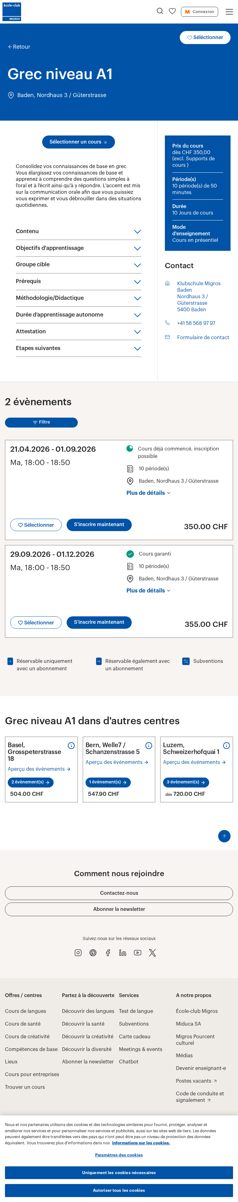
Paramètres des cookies (119, 1155)
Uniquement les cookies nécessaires (119, 1173)
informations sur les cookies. (141, 1143)
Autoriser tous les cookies (119, 1190)
